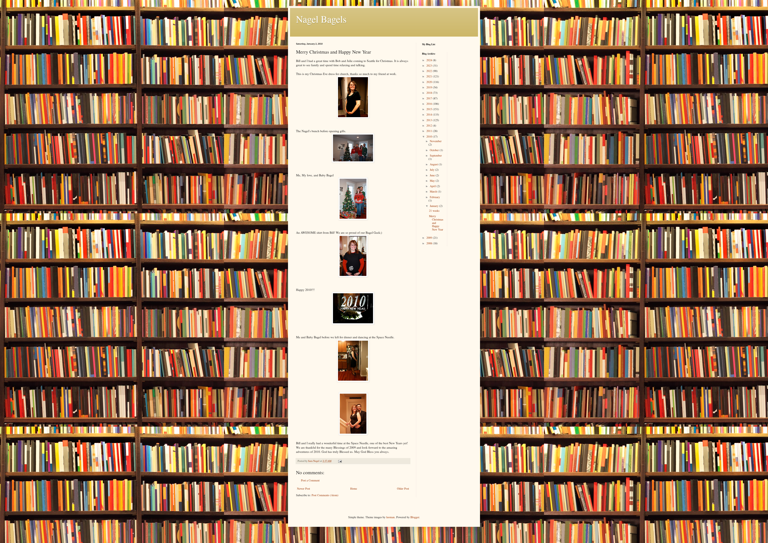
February (435, 197)
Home (353, 488)
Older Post (403, 488)
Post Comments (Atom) (325, 495)
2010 (429, 136)
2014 (429, 114)
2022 (429, 71)
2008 (429, 243)
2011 (429, 131)
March (434, 191)
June (433, 175)
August (434, 164)
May (433, 181)
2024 (429, 60)
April (433, 186)
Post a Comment (310, 480)
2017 (429, 98)
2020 (429, 82)
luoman (390, 517)
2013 (429, 120)
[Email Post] (339, 461)
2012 (429, 125)
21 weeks (434, 211)
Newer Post (303, 488)
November (436, 141)
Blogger (414, 517)
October (435, 150)
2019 (429, 87)
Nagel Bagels (321, 18)
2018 (429, 93)
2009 (429, 238)
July (432, 170)
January (434, 206)
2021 (429, 76)
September (436, 155)
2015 (429, 109)
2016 (429, 104)
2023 (429, 65)
